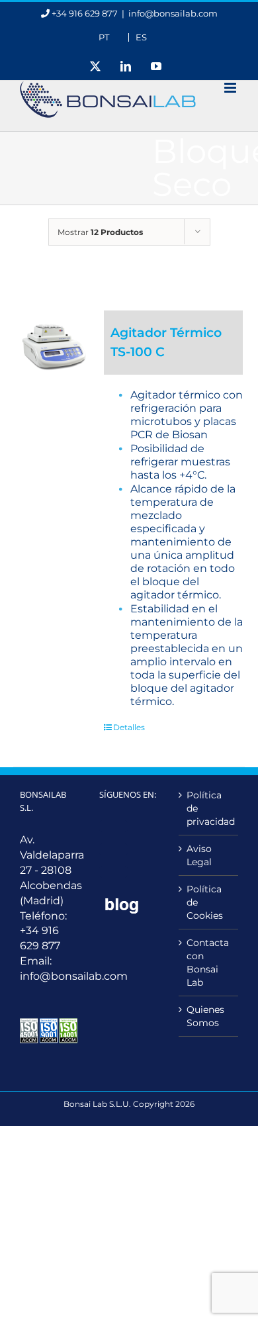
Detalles (129, 727)
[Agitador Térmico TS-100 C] (54, 342)
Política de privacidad (209, 808)
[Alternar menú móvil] (231, 88)
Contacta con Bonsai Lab (208, 962)
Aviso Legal (199, 855)
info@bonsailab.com (173, 13)
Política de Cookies (205, 902)
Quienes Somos (205, 1016)
